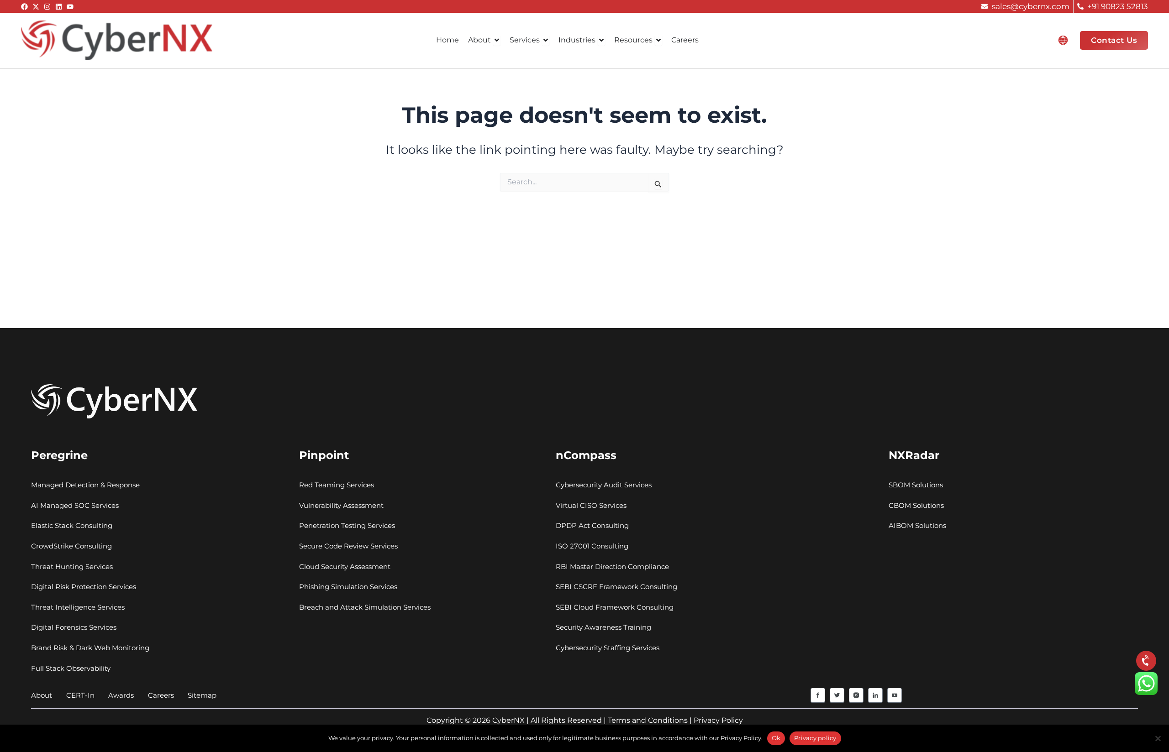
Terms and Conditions (648, 720)
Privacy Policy (718, 720)
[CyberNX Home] (117, 39)
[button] (1063, 40)
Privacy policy (815, 738)
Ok (776, 738)
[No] (1157, 738)
